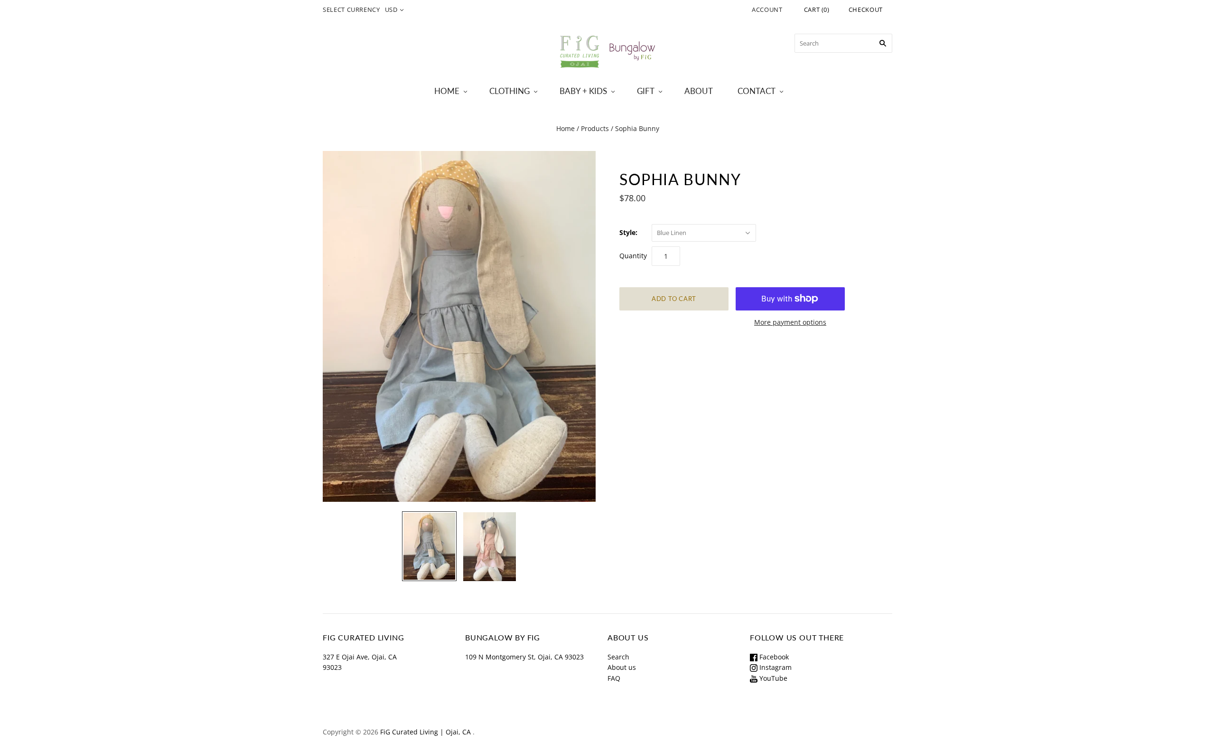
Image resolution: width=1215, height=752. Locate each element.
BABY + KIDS (583, 91)
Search (618, 656)
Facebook (773, 656)
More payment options (790, 322)
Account (767, 9)
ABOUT (698, 91)
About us (622, 667)
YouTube (772, 678)
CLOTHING (509, 91)
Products (595, 128)
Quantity (633, 255)
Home (565, 128)
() (817, 9)
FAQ (614, 678)
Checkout (866, 9)
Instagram (774, 667)
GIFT (645, 91)
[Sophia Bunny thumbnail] (429, 546)
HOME (446, 91)
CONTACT (757, 91)
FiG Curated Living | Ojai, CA (425, 731)
